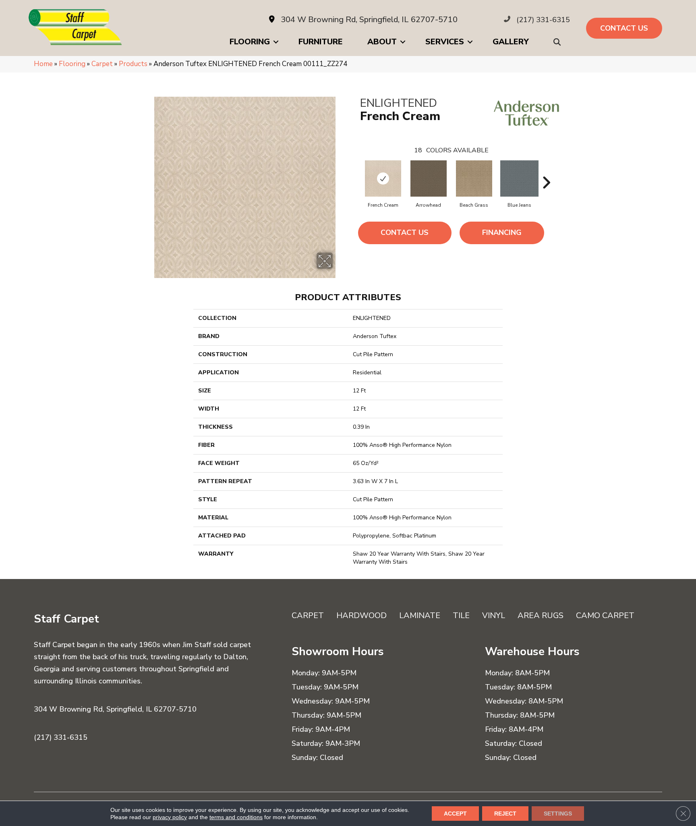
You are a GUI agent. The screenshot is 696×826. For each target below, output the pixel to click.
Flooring (250, 41)
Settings (558, 813)
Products (133, 63)
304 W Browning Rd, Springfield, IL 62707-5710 (369, 19)
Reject (505, 813)
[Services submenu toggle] (470, 42)
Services (444, 41)
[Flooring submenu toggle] (276, 42)
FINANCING (502, 232)
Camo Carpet (605, 615)
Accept (455, 813)
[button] (558, 42)
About (382, 41)
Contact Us (405, 232)
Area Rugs (540, 615)
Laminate (419, 615)
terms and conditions (236, 817)
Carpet (102, 63)
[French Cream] (383, 178)
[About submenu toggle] (403, 42)
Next (546, 170)
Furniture (320, 41)
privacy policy (170, 817)
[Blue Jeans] (519, 178)
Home (43, 63)
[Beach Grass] (474, 178)
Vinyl (493, 615)
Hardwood (361, 615)
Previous (356, 170)
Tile (461, 615)
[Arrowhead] (428, 178)
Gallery (511, 41)
